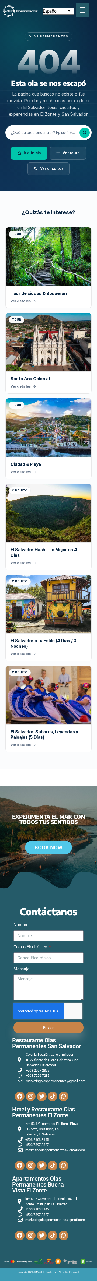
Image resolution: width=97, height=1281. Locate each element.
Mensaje (21, 969)
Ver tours (71, 153)
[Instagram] (31, 1096)
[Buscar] (84, 133)
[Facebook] (20, 1096)
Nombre (20, 924)
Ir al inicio (32, 153)
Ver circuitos (52, 168)
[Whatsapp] (63, 1096)
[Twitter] (42, 1096)
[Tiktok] (52, 1096)
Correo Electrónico (30, 946)
